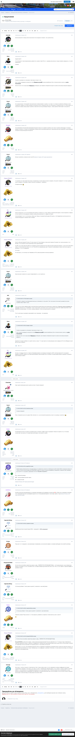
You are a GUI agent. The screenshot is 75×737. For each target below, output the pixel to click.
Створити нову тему (58, 25)
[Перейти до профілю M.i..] (8, 214)
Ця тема (68, 9)
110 (13, 30)
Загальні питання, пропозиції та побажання (22, 21)
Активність (20, 9)
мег (8, 295)
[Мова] (73, 1)
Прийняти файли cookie (55, 734)
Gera (8, 56)
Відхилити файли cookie (68, 734)
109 (11, 30)
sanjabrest (8, 463)
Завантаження (28, 9)
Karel (8, 101)
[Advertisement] (36, 718)
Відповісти (69, 25)
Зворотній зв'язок (11, 729)
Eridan (8, 541)
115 (25, 30)
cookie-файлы (9, 734)
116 (27, 30)
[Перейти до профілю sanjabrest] (8, 467)
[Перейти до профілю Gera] (8, 60)
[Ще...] (72, 35)
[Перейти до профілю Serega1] (8, 129)
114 (22, 30)
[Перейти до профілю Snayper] (8, 81)
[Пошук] (72, 9)
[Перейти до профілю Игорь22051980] (8, 566)
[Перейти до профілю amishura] (8, 494)
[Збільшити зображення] (23, 184)
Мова (3, 729)
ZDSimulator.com (6, 9)
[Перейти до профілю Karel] (8, 105)
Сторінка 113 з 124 (43, 30)
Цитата (20, 51)
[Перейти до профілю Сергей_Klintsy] (8, 524)
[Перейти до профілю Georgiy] (8, 668)
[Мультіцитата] (16, 52)
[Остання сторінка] (37, 30)
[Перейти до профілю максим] (8, 39)
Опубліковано (20, 35)
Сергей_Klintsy (8, 520)
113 (20, 30)
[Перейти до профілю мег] (8, 299)
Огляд (14, 9)
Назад (5, 30)
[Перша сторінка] (2, 30)
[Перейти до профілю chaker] (3, 21)
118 (32, 30)
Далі (35, 30)
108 (8, 30)
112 (18, 30)
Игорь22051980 (8, 562)
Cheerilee (8, 382)
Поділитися (60, 20)
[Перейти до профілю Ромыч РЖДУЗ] (8, 182)
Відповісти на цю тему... (13, 698)
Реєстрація (67, 1)
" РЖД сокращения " (43, 529)
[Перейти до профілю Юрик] (8, 609)
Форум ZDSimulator (10, 5)
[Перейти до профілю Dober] (8, 433)
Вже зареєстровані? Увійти (56, 1)
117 (29, 30)
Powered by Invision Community (68, 730)
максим (8, 35)
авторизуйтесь (41, 692)
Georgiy (8, 664)
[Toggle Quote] (16, 298)
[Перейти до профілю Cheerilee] (8, 386)
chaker (9, 20)
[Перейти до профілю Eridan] (8, 545)
